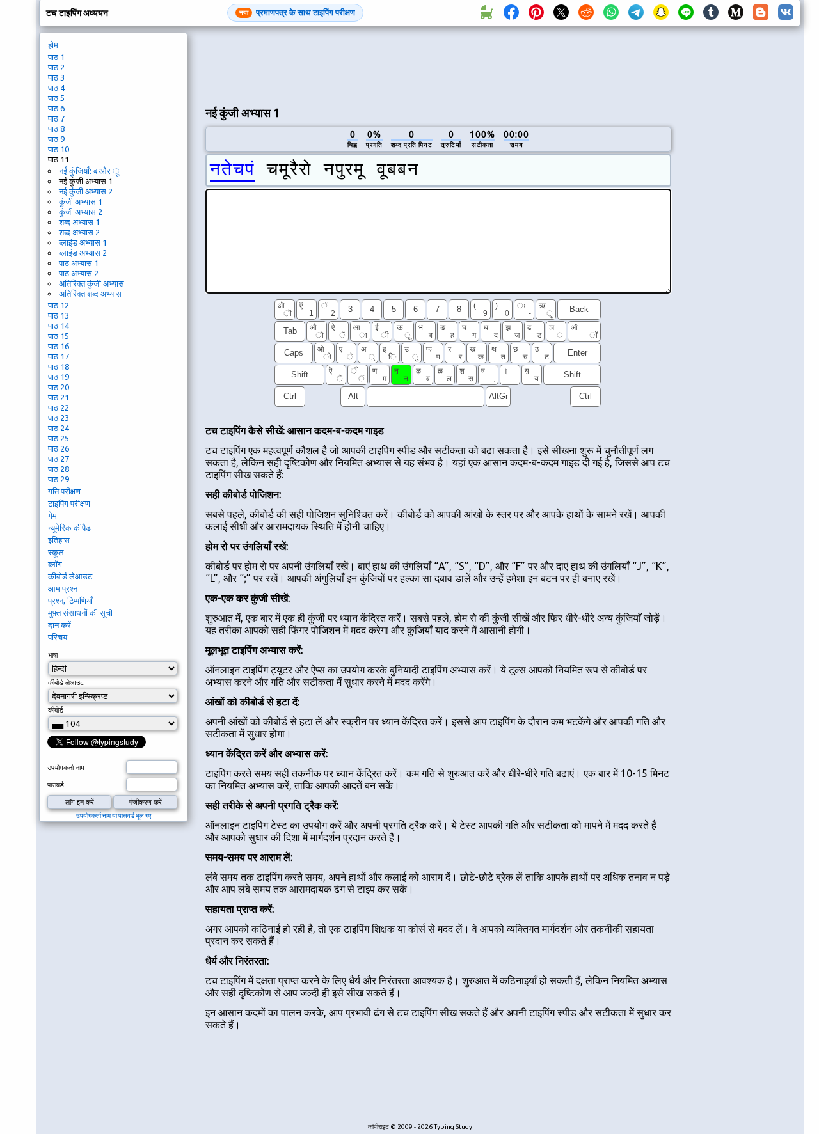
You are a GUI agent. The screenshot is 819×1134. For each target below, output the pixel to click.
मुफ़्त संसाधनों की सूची (80, 612)
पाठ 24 (58, 427)
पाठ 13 (58, 315)
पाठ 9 (56, 138)
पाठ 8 (56, 128)
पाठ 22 (58, 407)
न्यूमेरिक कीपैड (69, 527)
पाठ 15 (58, 335)
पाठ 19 (58, 376)
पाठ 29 (58, 479)
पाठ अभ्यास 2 (79, 273)
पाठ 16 (58, 346)
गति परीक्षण (64, 491)
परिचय (57, 637)
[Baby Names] (486, 12)
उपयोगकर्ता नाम (65, 767)
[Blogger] (760, 12)
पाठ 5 (56, 97)
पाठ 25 (58, 438)
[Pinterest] (536, 12)
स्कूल (56, 551)
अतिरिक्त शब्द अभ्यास (90, 293)
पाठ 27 (58, 458)
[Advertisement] (438, 64)
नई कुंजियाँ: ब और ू (89, 170)
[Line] (686, 12)
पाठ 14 (58, 325)
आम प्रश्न (62, 588)
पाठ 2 (56, 67)
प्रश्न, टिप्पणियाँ (70, 600)
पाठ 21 (58, 397)
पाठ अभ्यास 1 (79, 262)
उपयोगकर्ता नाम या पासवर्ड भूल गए (113, 815)
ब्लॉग (55, 564)
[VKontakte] (785, 12)
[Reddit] (586, 12)
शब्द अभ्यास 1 (79, 221)
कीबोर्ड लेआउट (70, 576)
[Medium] (735, 12)
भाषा (53, 655)
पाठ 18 (58, 366)
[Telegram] (636, 12)
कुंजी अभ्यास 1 (80, 201)
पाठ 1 (56, 56)
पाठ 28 (58, 468)
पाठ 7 (56, 118)
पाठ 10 (58, 149)
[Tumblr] (711, 12)
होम (53, 44)
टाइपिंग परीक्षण (69, 503)
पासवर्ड (55, 785)
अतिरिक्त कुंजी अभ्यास (91, 283)
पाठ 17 (58, 356)
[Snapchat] (661, 12)
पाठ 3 (56, 77)
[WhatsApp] (611, 12)
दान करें (59, 624)
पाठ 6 (56, 108)
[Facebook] (511, 12)
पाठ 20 (58, 386)
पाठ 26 (58, 448)
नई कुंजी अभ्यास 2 (86, 191)
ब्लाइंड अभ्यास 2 (83, 252)
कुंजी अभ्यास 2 (80, 211)
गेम (52, 515)
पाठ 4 (56, 87)
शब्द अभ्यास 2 (79, 232)
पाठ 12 (58, 305)
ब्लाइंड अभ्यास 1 (83, 242)
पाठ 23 (58, 417)
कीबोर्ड (55, 710)
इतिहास (59, 539)
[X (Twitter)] (561, 12)
